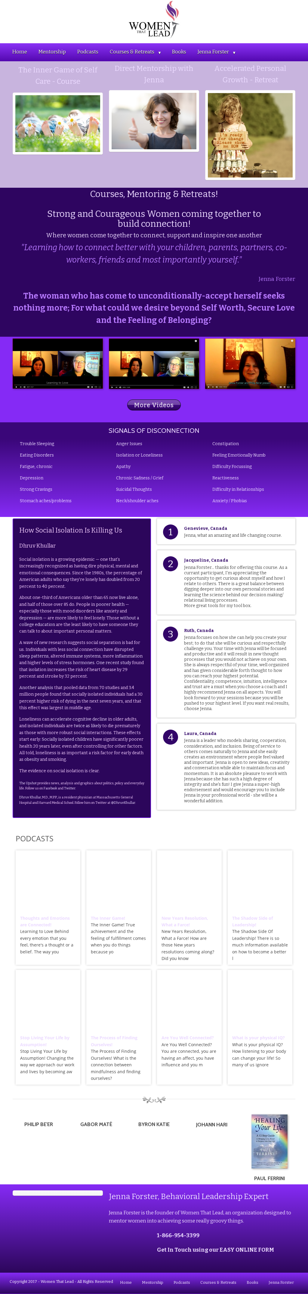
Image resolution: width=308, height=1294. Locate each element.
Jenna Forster (213, 52)
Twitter (69, 788)
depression (30, 618)
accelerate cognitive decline (78, 719)
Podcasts (87, 52)
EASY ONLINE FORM (247, 1250)
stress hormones (76, 662)
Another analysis (36, 687)
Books (179, 52)
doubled (114, 579)
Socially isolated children (67, 739)
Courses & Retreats (132, 52)
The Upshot (28, 783)
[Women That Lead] (154, 19)
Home (19, 52)
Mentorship (52, 52)
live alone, (129, 597)
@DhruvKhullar (123, 803)
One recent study (113, 662)
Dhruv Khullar (30, 797)
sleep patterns (34, 656)
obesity (31, 759)
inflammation (129, 656)
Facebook (50, 788)
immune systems (83, 656)
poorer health (110, 604)
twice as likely (87, 725)
